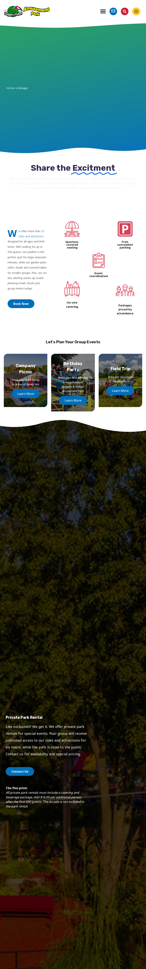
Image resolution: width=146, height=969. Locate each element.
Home (10, 88)
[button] (103, 11)
